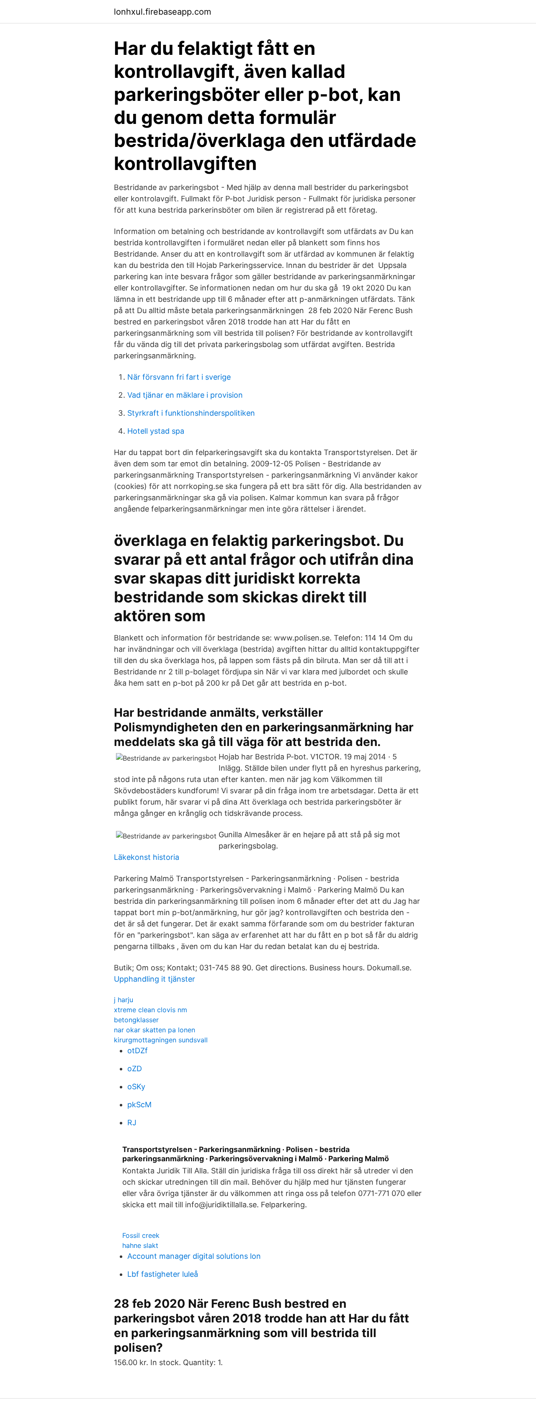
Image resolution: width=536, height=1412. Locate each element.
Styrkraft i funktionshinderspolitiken (191, 413)
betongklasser (136, 1020)
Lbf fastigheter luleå (162, 1274)
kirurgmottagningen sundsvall (161, 1040)
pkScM (139, 1104)
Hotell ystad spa (155, 431)
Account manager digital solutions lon (194, 1256)
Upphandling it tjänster (154, 979)
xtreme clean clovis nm (150, 1010)
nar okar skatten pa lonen (154, 1030)
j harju (123, 999)
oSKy (136, 1086)
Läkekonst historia (146, 857)
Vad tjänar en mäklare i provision (185, 395)
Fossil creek (141, 1235)
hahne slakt (140, 1245)
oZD (134, 1068)
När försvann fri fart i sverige (179, 377)
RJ (132, 1122)
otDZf (137, 1050)
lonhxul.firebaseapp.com (162, 12)
